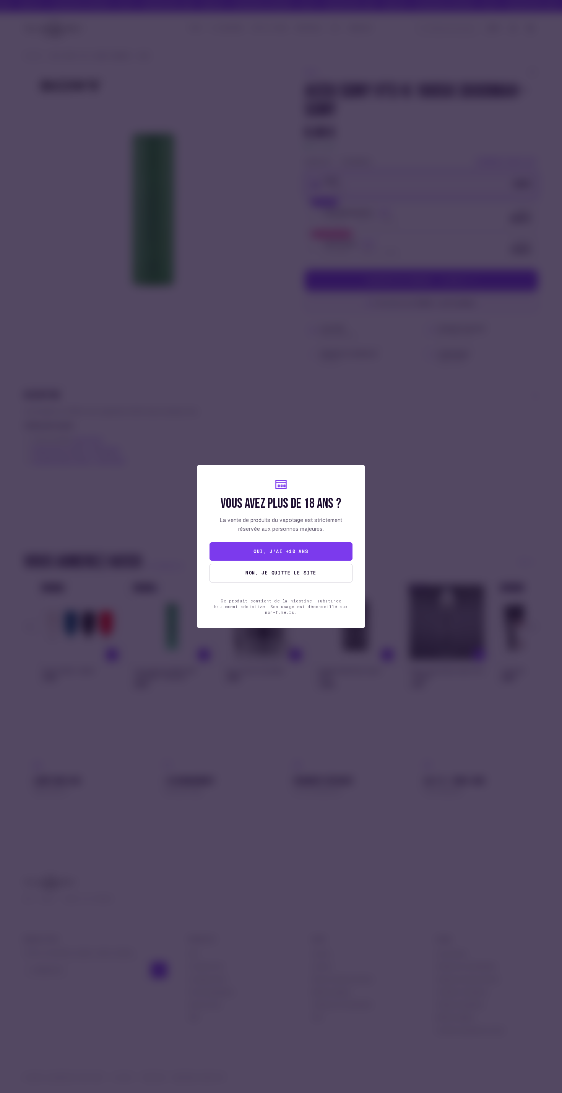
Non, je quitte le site (281, 573)
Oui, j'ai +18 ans (280, 551)
